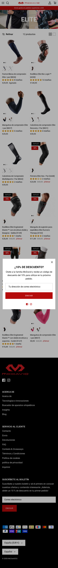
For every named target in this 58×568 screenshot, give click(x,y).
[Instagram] (31, 304)
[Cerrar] (52, 262)
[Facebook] (27, 304)
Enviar (29, 296)
